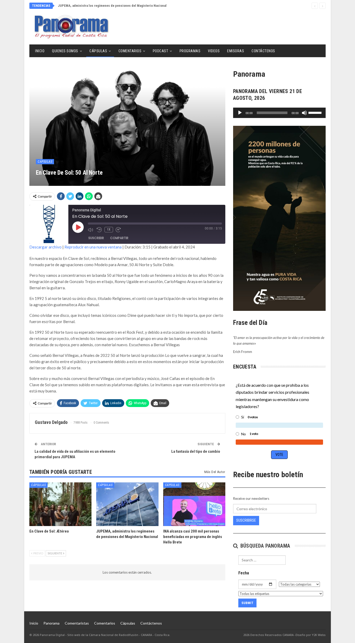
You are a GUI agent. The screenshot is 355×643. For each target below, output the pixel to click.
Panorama (51, 623)
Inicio (39, 51)
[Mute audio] (91, 229)
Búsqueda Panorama (264, 546)
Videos (214, 51)
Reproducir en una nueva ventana (93, 247)
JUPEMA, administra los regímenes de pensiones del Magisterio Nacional (112, 6)
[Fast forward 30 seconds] (119, 229)
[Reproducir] (239, 112)
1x (108, 229)
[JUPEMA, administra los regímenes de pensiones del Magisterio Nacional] (127, 504)
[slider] (315, 112)
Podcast (160, 51)
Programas (190, 51)
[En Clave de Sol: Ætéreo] (60, 504)
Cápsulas (98, 51)
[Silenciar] (304, 112)
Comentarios (130, 51)
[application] (279, 113)
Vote (279, 454)
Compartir (119, 238)
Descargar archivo (45, 247)
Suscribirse (246, 520)
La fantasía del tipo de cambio (195, 451)
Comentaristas (77, 623)
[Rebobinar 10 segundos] (99, 229)
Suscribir (96, 238)
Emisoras (235, 51)
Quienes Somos (65, 51)
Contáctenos (263, 51)
